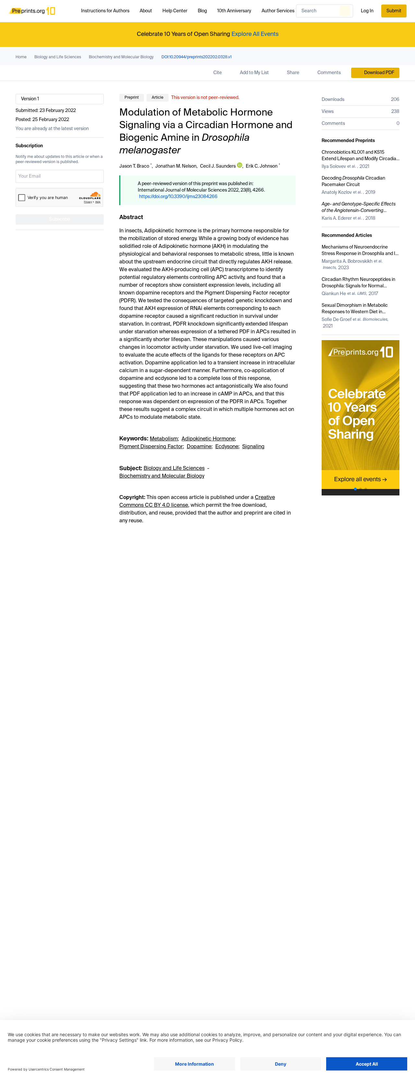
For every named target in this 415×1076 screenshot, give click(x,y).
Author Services (278, 11)
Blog (202, 11)
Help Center (174, 11)
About (146, 11)
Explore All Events (255, 34)
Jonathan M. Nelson (175, 166)
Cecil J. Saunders (218, 166)
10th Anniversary (234, 11)
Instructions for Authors (105, 11)
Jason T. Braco (134, 166)
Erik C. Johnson (262, 166)
